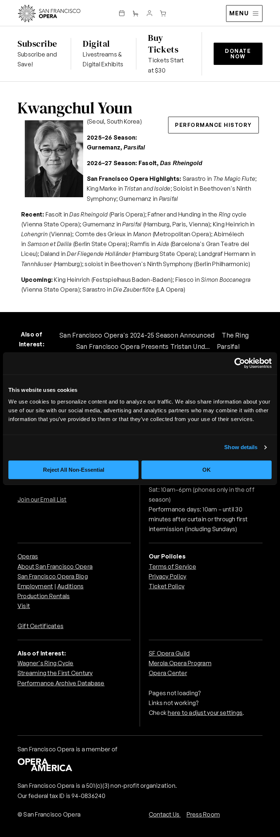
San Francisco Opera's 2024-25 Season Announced (136, 335)
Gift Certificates (40, 626)
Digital (96, 44)
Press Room (203, 814)
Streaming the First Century (55, 673)
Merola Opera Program (180, 663)
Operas (28, 556)
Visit (24, 606)
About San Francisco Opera (55, 566)
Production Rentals (44, 596)
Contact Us (165, 814)
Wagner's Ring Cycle (46, 663)
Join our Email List (42, 499)
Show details (240, 447)
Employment (35, 586)
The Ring (235, 335)
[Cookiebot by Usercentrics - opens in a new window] (240, 363)
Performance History (213, 125)
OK (206, 470)
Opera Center (168, 673)
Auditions (70, 586)
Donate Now (238, 53)
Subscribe (37, 44)
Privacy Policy (167, 576)
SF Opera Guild (169, 653)
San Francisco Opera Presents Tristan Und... (143, 346)
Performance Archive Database (61, 683)
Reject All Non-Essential (73, 470)
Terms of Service (172, 566)
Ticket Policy (166, 586)
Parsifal (228, 346)
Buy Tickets (163, 43)
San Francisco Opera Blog (53, 576)
